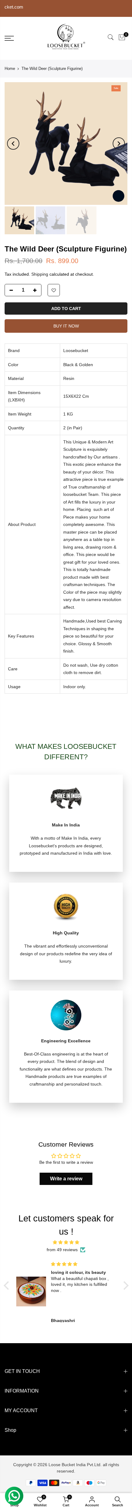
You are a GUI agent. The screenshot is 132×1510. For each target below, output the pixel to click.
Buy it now (66, 326)
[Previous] (13, 143)
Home (10, 68)
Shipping (39, 274)
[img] (66, 1242)
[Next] (119, 143)
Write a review (66, 1178)
